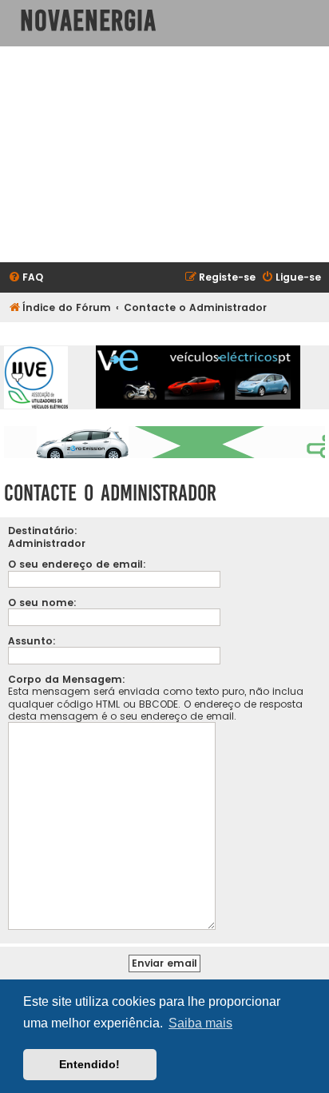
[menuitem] (25, 278)
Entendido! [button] (89, 1064)
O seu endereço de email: (77, 564)
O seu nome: (42, 602)
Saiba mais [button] (200, 1023)
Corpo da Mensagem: (66, 679)
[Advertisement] (164, 154)
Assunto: (32, 641)
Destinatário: (42, 530)
